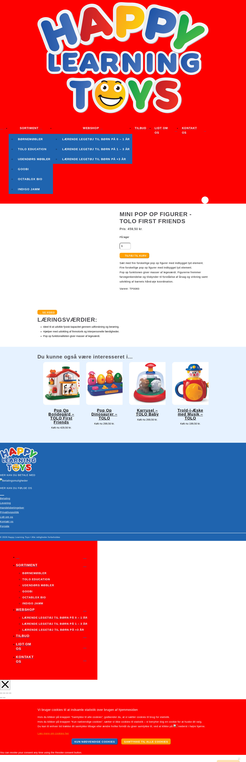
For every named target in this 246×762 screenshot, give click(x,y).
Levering (5, 503)
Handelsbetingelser (12, 507)
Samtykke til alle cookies (146, 741)
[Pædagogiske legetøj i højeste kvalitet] (123, 112)
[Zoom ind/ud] (1, 693)
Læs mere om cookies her (53, 733)
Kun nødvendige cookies (94, 741)
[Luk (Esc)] (10, 693)
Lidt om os (6, 517)
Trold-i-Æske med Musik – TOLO (190, 414)
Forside (4, 526)
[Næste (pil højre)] (4, 697)
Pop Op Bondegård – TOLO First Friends (61, 416)
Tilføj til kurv (136, 256)
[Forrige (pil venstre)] (1, 697)
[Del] (7, 693)
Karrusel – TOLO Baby (147, 412)
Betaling (5, 498)
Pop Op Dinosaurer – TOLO (104, 414)
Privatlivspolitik (9, 512)
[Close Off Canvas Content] (5, 685)
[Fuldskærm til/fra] (4, 693)
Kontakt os (6, 521)
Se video (48, 312)
